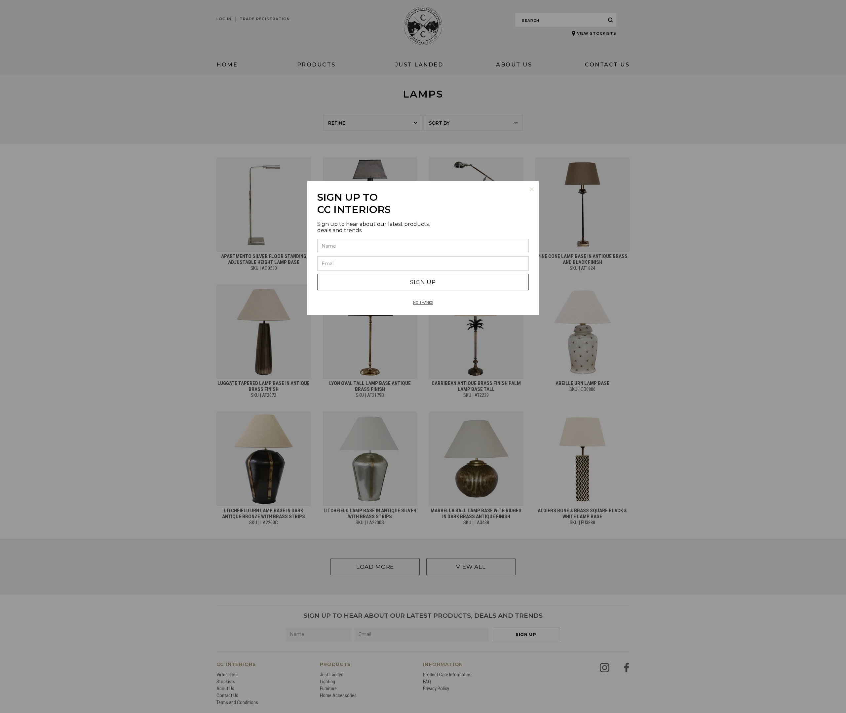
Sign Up (423, 282)
